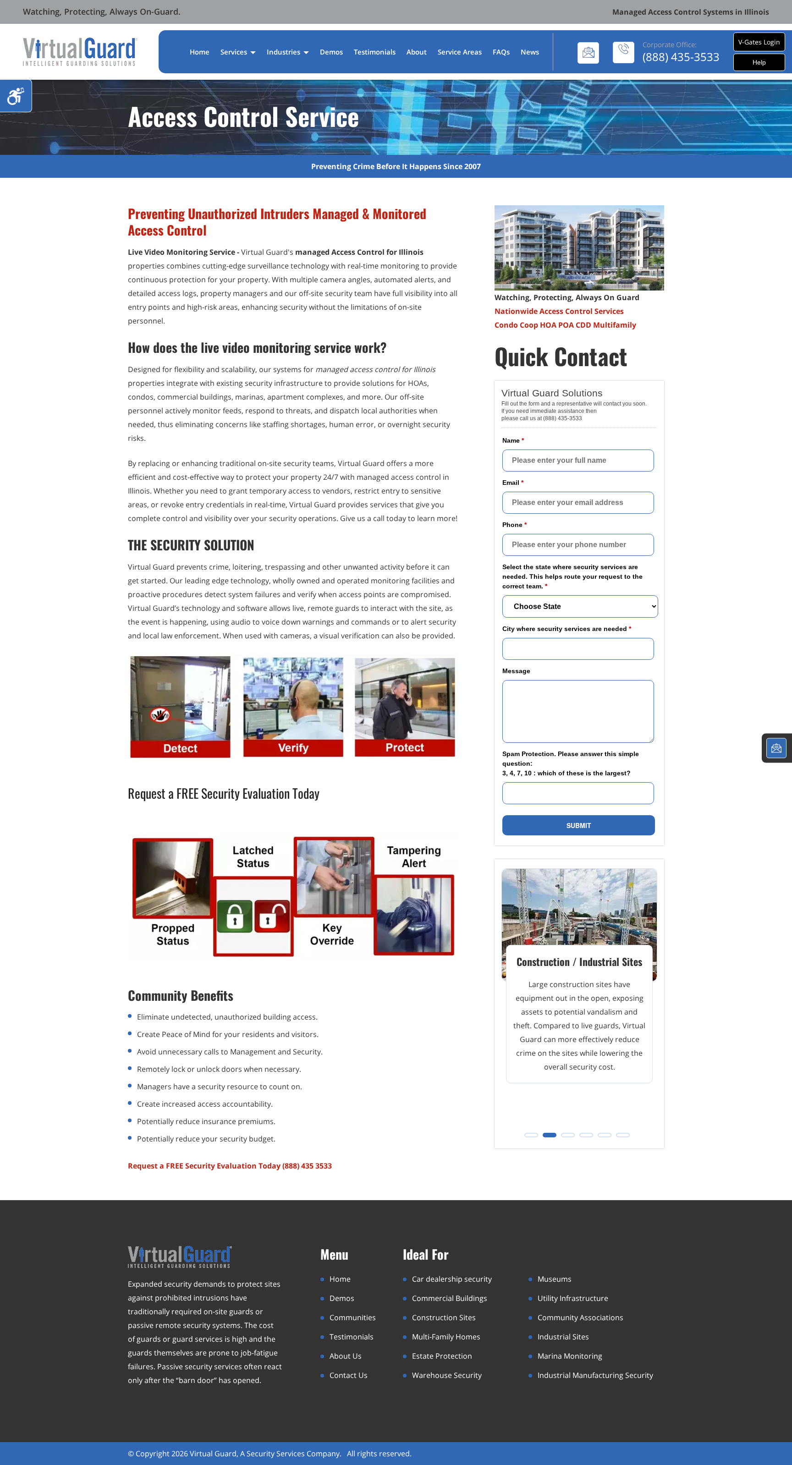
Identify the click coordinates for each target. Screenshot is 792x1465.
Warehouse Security (447, 1375)
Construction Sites (444, 1317)
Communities (353, 1317)
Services (234, 51)
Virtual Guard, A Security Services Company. (266, 1454)
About (417, 51)
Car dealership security (452, 1279)
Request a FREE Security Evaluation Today (223, 793)
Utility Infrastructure (573, 1298)
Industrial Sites (563, 1337)
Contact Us (349, 1375)
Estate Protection (442, 1356)
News (530, 51)
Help (759, 62)
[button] (531, 1135)
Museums (555, 1279)
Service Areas (460, 51)
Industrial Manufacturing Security (595, 1375)
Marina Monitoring (570, 1356)
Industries (284, 51)
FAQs (501, 51)
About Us (346, 1356)
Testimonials (375, 51)
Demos (331, 51)
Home (199, 51)
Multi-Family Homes (446, 1337)
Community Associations (580, 1317)
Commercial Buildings (449, 1298)
